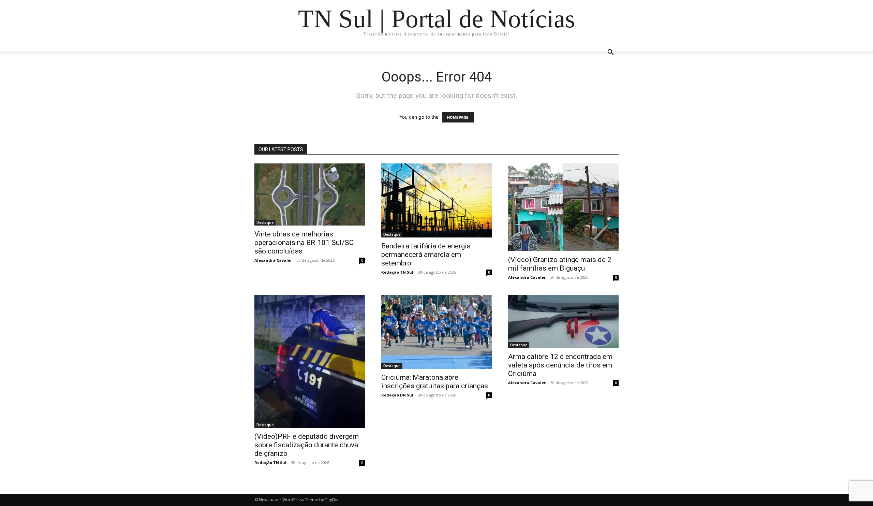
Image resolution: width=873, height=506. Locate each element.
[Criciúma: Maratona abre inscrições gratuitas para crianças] (436, 331)
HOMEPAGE (458, 117)
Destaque (264, 222)
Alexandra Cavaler (273, 260)
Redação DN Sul (397, 394)
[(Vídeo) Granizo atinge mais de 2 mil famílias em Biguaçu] (563, 207)
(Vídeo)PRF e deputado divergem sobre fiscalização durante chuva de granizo (306, 445)
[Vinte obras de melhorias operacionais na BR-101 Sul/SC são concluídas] (309, 194)
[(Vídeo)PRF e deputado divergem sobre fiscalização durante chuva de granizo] (309, 361)
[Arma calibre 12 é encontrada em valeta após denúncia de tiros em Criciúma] (563, 321)
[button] (610, 53)
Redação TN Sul (397, 272)
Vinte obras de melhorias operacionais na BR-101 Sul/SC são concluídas (304, 242)
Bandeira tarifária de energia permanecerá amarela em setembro (426, 254)
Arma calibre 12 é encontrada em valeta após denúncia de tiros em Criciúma (560, 365)
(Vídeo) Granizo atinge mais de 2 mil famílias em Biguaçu (559, 264)
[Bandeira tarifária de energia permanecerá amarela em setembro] (436, 200)
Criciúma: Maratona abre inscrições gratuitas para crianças (434, 381)
